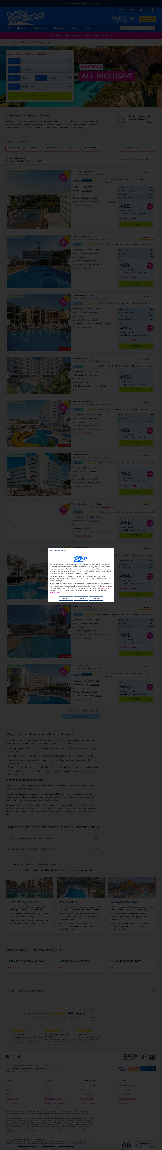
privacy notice (55, 593)
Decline (96, 598)
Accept (65, 598)
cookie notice (105, 588)
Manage (81, 598)
